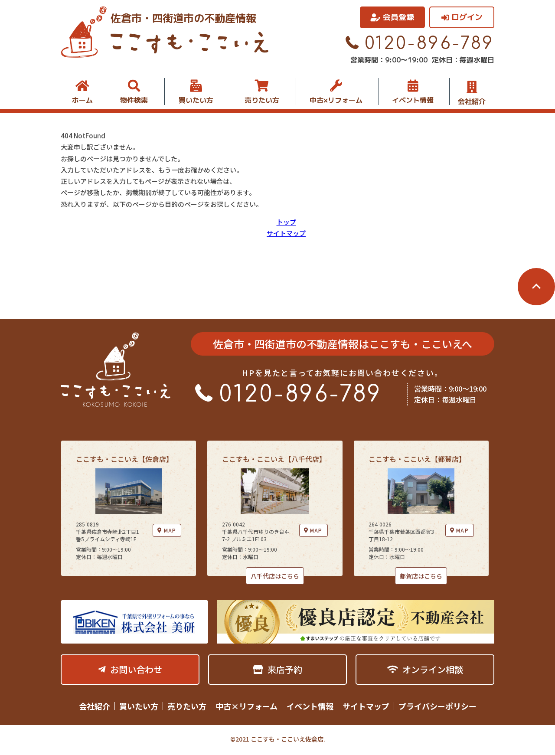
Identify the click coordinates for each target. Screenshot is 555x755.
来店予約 (285, 669)
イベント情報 (413, 100)
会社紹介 (472, 101)
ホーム (82, 100)
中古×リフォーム (336, 100)
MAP (170, 530)
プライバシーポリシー (437, 706)
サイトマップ (286, 233)
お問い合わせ (136, 669)
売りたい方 (262, 100)
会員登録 (398, 17)
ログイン (467, 17)
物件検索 (134, 100)
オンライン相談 (432, 669)
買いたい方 (196, 100)
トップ (286, 221)
